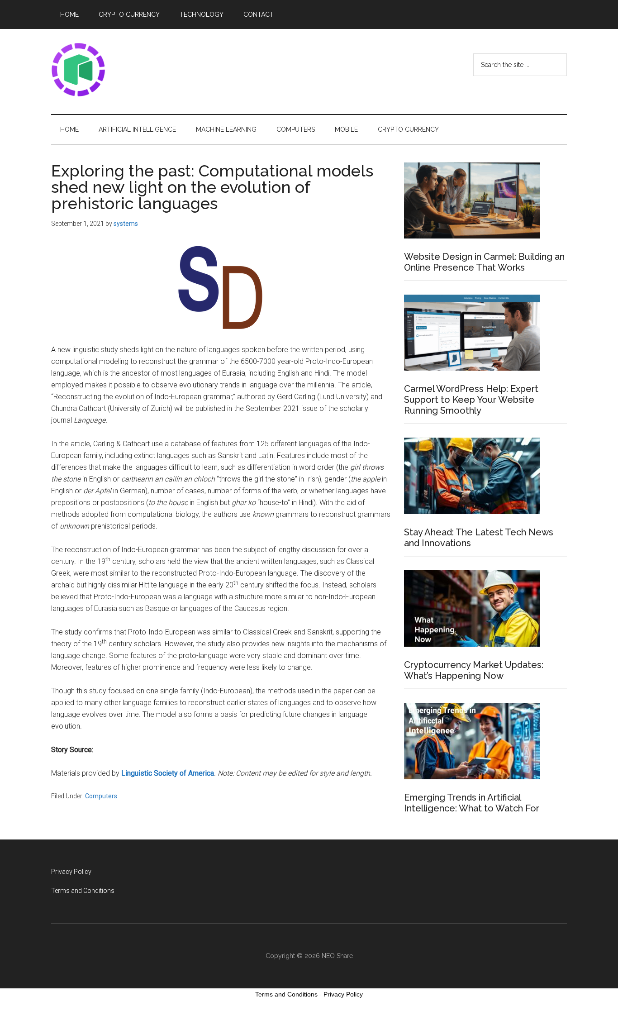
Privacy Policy (71, 871)
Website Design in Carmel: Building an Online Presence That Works (484, 262)
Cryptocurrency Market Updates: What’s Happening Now (473, 670)
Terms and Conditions (82, 890)
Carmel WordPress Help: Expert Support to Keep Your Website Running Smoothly (471, 399)
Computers (101, 796)
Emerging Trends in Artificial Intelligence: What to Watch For (471, 803)
